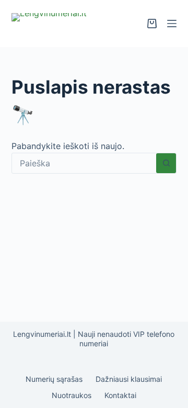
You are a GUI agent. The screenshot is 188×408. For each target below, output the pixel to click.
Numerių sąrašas (54, 379)
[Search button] (166, 163)
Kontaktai (120, 395)
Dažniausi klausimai (129, 379)
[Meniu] (172, 23)
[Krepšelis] (152, 23)
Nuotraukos (71, 395)
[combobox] (84, 163)
